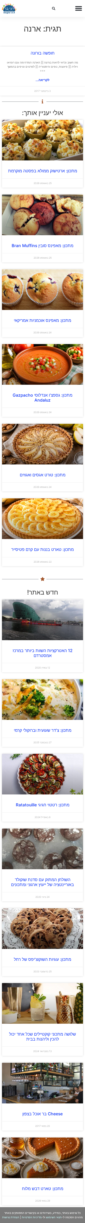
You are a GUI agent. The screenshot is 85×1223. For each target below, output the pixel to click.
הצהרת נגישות (10, 1217)
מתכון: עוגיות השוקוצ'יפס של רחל (42, 959)
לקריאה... (42, 80)
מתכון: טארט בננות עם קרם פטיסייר (42, 549)
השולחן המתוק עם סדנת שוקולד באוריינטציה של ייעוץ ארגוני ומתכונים (42, 882)
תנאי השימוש (54, 1217)
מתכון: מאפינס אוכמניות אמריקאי (42, 320)
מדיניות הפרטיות (32, 1217)
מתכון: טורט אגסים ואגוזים (42, 474)
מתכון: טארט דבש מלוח (42, 1188)
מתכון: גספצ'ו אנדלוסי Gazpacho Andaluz (42, 398)
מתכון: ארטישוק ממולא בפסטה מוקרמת (42, 170)
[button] (78, 8)
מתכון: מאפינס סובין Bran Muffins (42, 245)
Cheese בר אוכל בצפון (42, 1113)
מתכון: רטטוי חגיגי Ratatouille (42, 804)
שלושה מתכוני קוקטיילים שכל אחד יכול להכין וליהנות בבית (42, 1037)
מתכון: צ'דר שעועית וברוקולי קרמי (42, 730)
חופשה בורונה (43, 53)
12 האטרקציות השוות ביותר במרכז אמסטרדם (43, 653)
